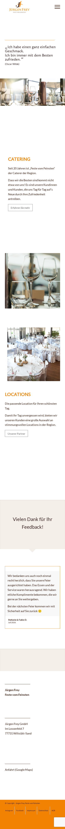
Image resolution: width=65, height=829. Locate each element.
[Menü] (55, 6)
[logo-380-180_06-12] (27, 6)
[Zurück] (3, 89)
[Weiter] (62, 89)
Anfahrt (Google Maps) (19, 769)
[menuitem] (55, 6)
